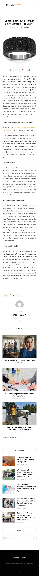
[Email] (29, 70)
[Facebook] (10, 70)
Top (20, 571)
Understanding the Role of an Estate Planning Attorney (19, 395)
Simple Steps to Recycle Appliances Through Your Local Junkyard (20, 428)
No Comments (25, 27)
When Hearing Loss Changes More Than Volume (19, 361)
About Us (25, 558)
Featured (20, 17)
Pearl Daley (19, 314)
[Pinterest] (23, 70)
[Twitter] (16, 70)
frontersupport (19, 566)
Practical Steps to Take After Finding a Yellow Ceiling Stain (26, 459)
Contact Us (15, 558)
